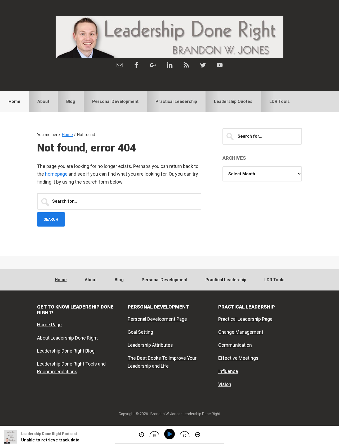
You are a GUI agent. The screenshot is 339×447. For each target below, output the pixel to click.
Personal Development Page (157, 319)
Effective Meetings (238, 358)
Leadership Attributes (150, 345)
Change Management (240, 332)
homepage (56, 174)
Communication (235, 345)
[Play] (170, 434)
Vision (224, 384)
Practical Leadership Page (245, 319)
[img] (141, 434)
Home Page (49, 324)
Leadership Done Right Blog (66, 351)
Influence (228, 371)
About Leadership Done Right (67, 338)
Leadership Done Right (169, 37)
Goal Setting (140, 332)
